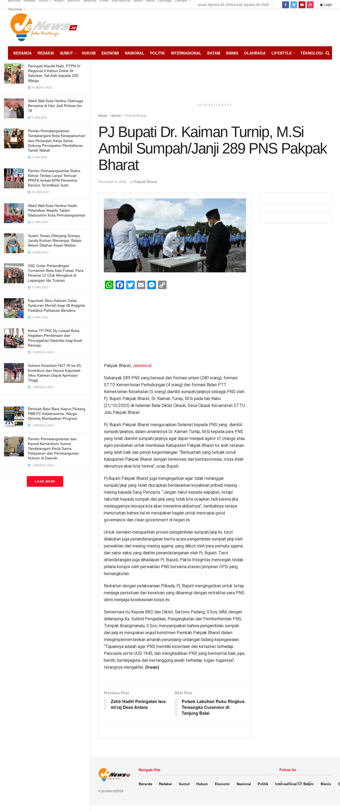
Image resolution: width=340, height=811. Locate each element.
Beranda (22, 53)
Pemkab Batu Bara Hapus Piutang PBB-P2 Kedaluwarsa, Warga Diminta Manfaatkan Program (56, 414)
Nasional (134, 53)
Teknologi (15, 9)
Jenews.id (142, 365)
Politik (157, 53)
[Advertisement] (316, 27)
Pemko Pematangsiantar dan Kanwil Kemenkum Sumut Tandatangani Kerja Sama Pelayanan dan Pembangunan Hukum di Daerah (53, 448)
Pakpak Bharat (145, 181)
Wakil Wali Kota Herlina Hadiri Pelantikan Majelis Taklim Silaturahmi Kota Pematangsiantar (56, 210)
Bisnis (232, 53)
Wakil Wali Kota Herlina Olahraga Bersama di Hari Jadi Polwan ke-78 (55, 106)
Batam (213, 53)
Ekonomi (110, 53)
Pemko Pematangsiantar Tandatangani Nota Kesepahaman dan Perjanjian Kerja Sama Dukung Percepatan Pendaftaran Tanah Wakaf (56, 140)
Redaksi (45, 53)
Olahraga (255, 53)
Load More (45, 481)
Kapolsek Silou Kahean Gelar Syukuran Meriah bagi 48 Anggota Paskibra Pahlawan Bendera (56, 305)
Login (327, 4)
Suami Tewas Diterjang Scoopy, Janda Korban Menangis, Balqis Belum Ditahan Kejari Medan (54, 240)
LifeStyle (281, 53)
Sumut (66, 53)
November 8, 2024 (112, 181)
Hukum (89, 53)
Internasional (186, 53)
